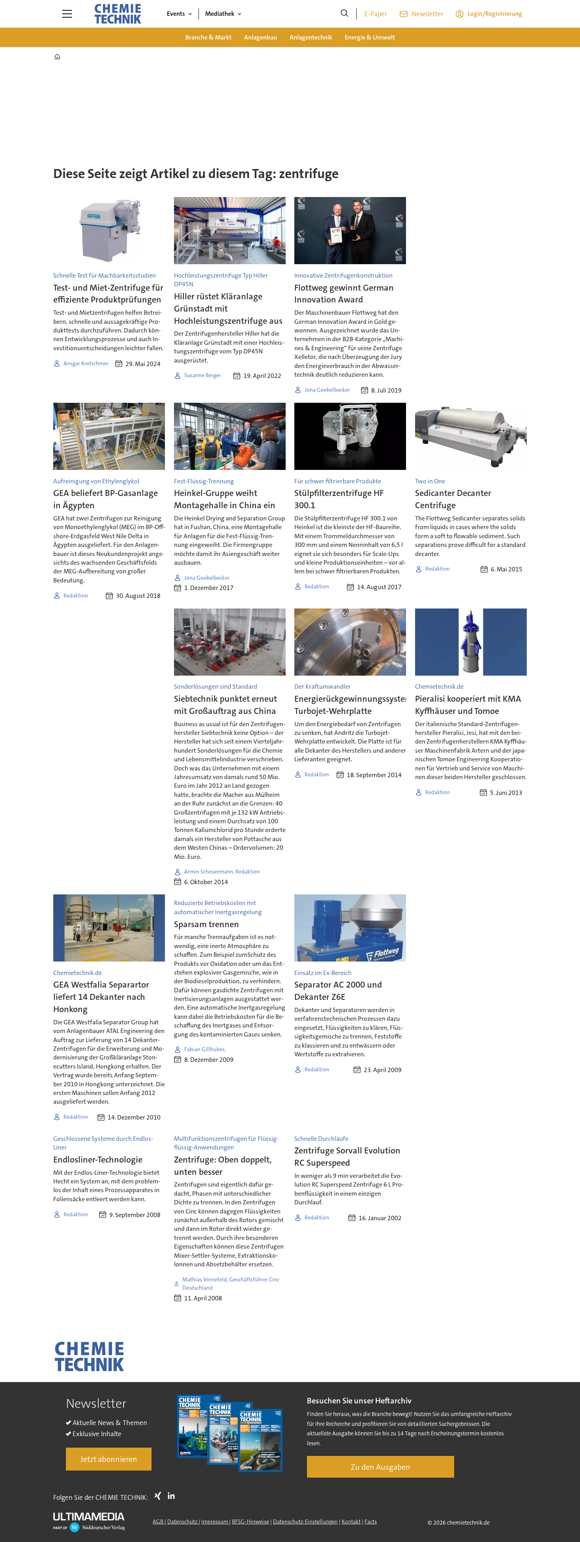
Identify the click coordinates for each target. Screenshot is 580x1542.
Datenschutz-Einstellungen (305, 1521)
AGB (159, 1521)
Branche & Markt (208, 37)
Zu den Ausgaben (380, 1467)
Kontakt (351, 1521)
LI (173, 1496)
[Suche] (344, 14)
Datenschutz (182, 1521)
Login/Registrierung (495, 13)
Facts (371, 1521)
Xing (160, 1496)
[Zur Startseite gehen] (117, 13)
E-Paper (376, 13)
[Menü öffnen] (67, 13)
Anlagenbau (260, 37)
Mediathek (219, 13)
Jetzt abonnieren (108, 1459)
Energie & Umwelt (370, 37)
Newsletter (427, 13)
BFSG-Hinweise (250, 1521)
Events (176, 13)
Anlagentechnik (311, 37)
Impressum (215, 1521)
